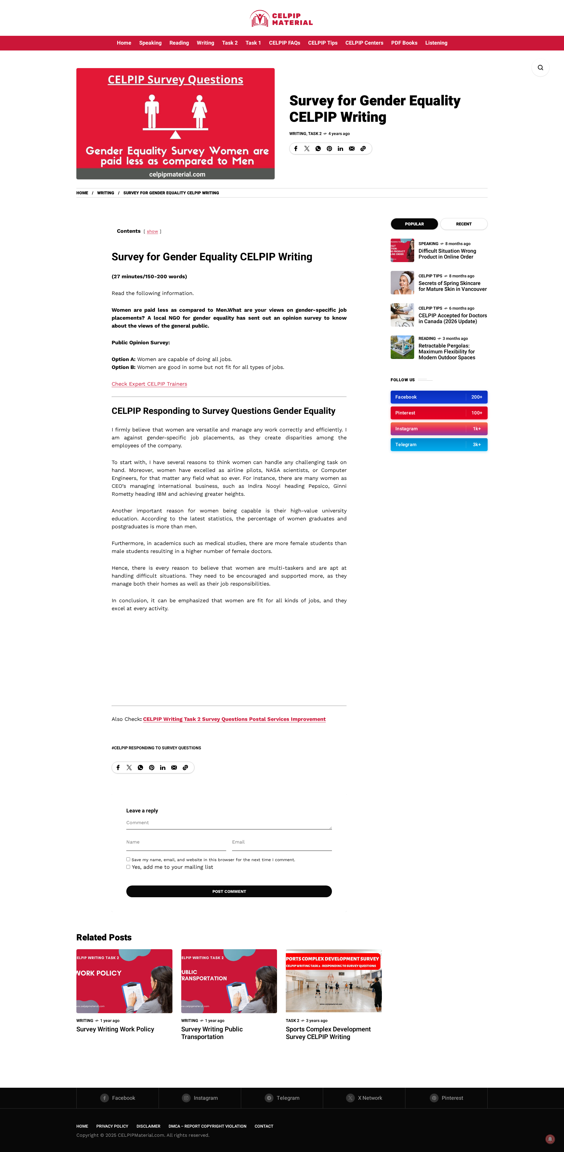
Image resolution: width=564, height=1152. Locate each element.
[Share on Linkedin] (340, 148)
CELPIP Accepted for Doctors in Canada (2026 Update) (453, 318)
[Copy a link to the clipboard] (363, 148)
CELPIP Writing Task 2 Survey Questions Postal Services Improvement (234, 719)
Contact (264, 1126)
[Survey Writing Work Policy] (124, 981)
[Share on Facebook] (295, 148)
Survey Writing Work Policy (115, 1029)
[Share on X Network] (307, 148)
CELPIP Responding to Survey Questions (157, 748)
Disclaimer (148, 1126)
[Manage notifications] (550, 1139)
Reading (427, 338)
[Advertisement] (229, 662)
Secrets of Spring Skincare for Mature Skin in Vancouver (453, 286)
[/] (439, 397)
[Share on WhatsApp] (318, 148)
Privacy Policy (112, 1126)
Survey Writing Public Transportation (212, 1033)
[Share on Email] (351, 148)
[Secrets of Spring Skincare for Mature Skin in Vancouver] (402, 282)
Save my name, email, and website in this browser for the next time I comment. (213, 859)
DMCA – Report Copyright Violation (207, 1126)
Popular (414, 224)
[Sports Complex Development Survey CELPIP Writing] (334, 981)
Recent (464, 224)
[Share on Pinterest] (329, 148)
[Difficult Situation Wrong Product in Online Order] (402, 250)
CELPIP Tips (430, 276)
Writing (297, 134)
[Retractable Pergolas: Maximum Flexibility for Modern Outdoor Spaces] (402, 347)
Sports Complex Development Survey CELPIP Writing (328, 1033)
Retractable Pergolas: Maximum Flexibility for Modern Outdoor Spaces (447, 352)
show (152, 231)
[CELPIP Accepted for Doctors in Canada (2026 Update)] (402, 315)
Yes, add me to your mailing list (171, 867)
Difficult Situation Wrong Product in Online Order (447, 254)
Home (82, 193)
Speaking (429, 244)
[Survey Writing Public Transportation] (229, 981)
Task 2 (315, 134)
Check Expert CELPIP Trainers (149, 384)
